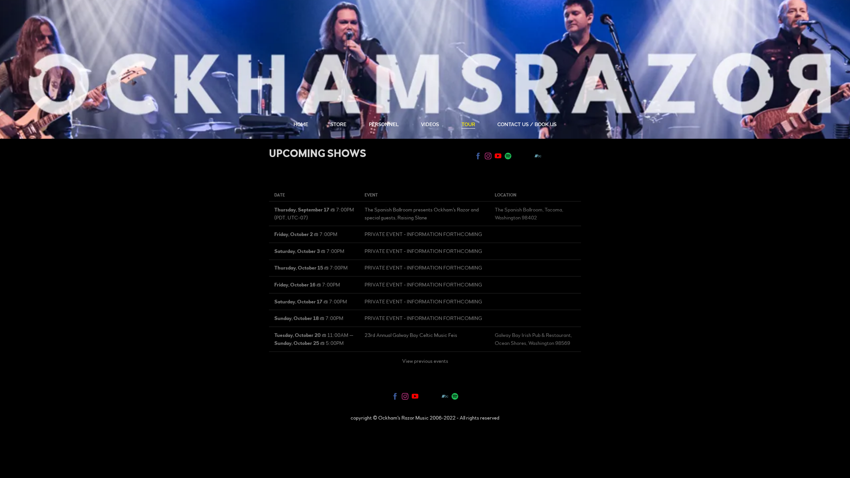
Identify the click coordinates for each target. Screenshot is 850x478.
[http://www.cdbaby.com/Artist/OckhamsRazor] (528, 157)
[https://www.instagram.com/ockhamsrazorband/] (405, 397)
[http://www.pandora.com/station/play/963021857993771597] (518, 157)
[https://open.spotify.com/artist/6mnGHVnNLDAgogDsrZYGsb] (508, 157)
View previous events (425, 361)
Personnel (384, 124)
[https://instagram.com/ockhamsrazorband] (488, 157)
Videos (430, 124)
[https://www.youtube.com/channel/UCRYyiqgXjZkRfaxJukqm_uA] (498, 157)
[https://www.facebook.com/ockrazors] (395, 397)
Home (301, 124)
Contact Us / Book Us (526, 124)
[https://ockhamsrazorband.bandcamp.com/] (538, 157)
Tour (468, 124)
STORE (338, 124)
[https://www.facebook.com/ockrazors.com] (478, 157)
